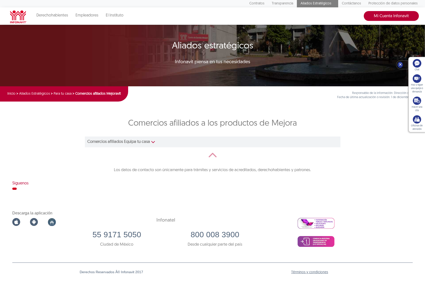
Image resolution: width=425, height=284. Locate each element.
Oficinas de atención (417, 127)
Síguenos (20, 183)
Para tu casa (63, 94)
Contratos (256, 3)
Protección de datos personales (393, 3)
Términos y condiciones (309, 272)
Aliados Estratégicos (316, 3)
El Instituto (114, 15)
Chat (417, 70)
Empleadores (87, 15)
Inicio (11, 94)
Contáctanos (351, 3)
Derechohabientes (52, 15)
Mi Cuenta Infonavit (391, 16)
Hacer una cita (417, 109)
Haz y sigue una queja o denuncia (417, 88)
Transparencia (282, 3)
